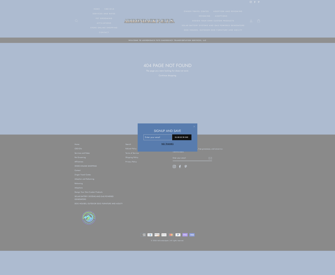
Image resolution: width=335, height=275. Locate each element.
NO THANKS (167, 143)
